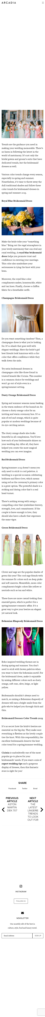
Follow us (21, 901)
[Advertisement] (22, 81)
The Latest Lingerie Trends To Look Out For (33, 809)
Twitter (24, 788)
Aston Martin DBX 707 (12, 804)
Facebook (12, 788)
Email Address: (9, 936)
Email (35, 788)
